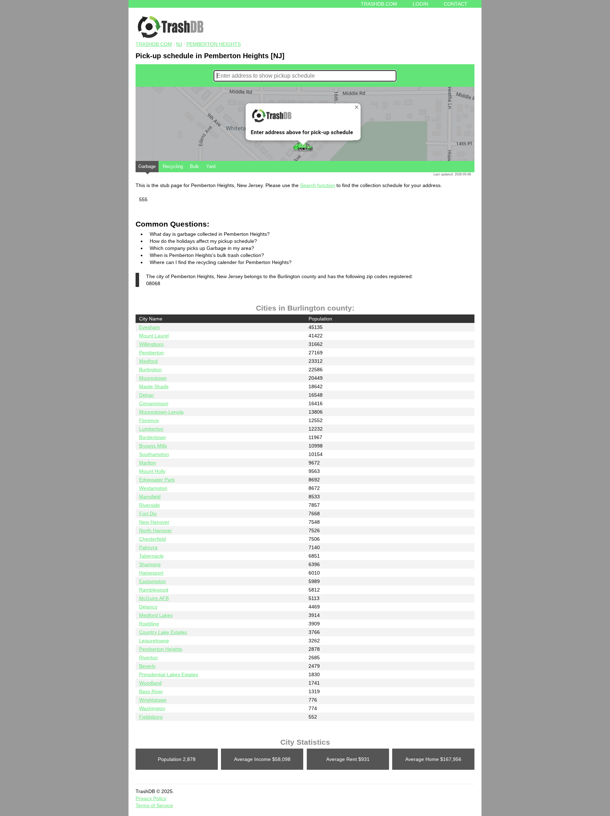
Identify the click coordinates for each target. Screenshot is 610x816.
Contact (455, 4)
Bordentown (152, 437)
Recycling (173, 166)
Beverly (147, 666)
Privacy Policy (151, 798)
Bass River (151, 691)
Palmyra (148, 547)
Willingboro (151, 344)
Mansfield (150, 496)
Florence (149, 420)
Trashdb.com (379, 4)
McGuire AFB (154, 598)
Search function (317, 185)
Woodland (150, 683)
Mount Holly (152, 471)
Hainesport (151, 573)
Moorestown (153, 378)
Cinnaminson (153, 403)
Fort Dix (148, 513)
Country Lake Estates (163, 632)
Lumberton (151, 429)
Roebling (149, 623)
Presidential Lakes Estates (168, 674)
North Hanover (155, 530)
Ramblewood (153, 590)
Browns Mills (153, 446)
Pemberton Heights (213, 44)
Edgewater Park (157, 479)
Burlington (150, 369)
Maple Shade (154, 386)
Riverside (149, 505)
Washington (152, 708)
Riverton (148, 657)
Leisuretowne (154, 640)
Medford (148, 361)
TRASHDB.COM (154, 44)
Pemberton (151, 352)
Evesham (149, 327)
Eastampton (152, 581)
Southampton (154, 454)
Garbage (147, 166)
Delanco (148, 607)
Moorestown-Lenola (161, 412)
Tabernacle (151, 556)
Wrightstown (153, 700)
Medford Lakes (156, 615)
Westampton (153, 488)
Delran (146, 395)
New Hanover (154, 522)
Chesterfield (152, 539)
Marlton (147, 463)
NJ (179, 44)
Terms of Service (154, 805)
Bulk (194, 166)
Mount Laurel (154, 335)
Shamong (150, 564)
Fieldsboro (151, 717)
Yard (210, 166)
